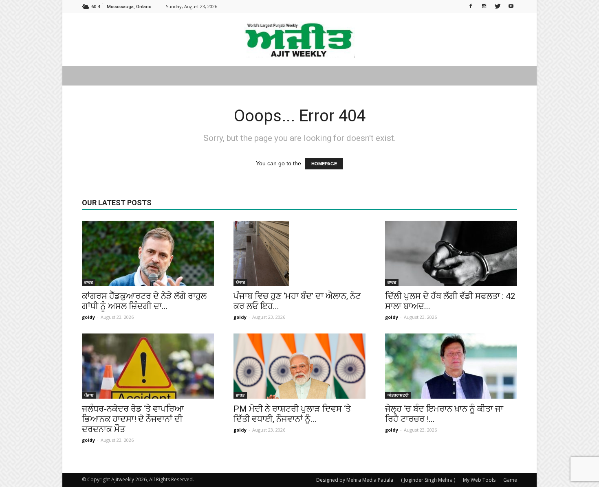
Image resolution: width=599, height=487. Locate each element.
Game (510, 479)
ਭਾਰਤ (88, 282)
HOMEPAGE (324, 163)
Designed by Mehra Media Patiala (354, 479)
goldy (88, 317)
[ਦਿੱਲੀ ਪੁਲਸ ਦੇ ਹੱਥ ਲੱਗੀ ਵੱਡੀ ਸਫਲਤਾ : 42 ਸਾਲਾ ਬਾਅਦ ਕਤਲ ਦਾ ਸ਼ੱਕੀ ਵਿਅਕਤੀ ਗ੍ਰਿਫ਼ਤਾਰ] (451, 253)
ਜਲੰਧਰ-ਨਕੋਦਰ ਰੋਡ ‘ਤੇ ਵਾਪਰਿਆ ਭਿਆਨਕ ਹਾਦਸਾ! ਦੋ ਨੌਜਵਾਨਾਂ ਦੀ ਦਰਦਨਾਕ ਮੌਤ (133, 419)
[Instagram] (484, 6)
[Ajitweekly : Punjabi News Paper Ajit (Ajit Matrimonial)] (299, 40)
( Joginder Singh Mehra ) (428, 479)
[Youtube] (511, 6)
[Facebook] (471, 6)
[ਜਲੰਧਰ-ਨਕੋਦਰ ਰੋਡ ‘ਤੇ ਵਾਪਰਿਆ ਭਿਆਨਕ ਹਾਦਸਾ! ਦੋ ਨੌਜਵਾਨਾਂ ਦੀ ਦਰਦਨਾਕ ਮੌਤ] (148, 366)
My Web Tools (479, 479)
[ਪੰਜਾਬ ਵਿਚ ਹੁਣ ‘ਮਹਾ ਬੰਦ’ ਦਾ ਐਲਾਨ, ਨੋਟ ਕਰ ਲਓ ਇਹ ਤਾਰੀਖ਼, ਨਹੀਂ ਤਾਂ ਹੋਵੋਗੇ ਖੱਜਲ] (299, 253)
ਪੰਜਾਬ (240, 282)
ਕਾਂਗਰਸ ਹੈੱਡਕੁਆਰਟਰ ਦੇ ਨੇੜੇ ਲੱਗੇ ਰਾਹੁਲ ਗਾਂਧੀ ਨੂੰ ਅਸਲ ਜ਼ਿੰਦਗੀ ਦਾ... (144, 301)
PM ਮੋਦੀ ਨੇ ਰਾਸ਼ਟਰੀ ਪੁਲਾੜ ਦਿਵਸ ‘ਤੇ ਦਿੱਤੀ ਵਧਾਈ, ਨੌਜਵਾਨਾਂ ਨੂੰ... (292, 414)
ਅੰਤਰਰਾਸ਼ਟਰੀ (398, 395)
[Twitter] (497, 6)
